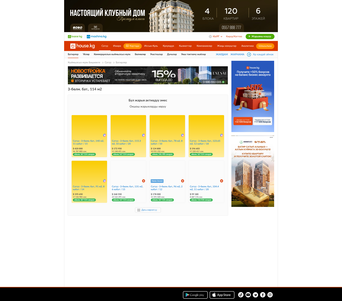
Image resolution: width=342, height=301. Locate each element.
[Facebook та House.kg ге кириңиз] (262, 294)
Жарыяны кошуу (261, 36)
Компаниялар (204, 46)
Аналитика (247, 46)
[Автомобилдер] (96, 36)
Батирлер (73, 54)
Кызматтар (185, 46)
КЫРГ (216, 36)
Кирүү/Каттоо (234, 36)
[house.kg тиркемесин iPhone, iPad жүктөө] (222, 295)
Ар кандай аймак (263, 54)
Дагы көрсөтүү (149, 210)
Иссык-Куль (151, 46)
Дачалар (172, 54)
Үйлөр (86, 54)
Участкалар (156, 54)
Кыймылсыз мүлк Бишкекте (84, 62)
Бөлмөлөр (140, 54)
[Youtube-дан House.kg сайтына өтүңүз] (248, 294)
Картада (134, 46)
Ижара (117, 46)
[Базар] (75, 36)
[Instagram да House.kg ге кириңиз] (270, 294)
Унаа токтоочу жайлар (193, 54)
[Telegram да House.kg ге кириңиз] (255, 294)
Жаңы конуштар (226, 46)
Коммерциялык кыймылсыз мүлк (112, 54)
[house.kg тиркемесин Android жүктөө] (195, 295)
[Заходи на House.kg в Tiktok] (240, 294)
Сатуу (105, 46)
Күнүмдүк (168, 46)
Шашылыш (265, 46)
